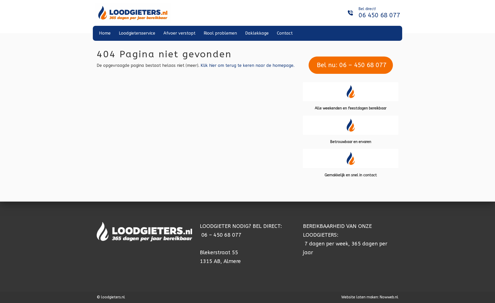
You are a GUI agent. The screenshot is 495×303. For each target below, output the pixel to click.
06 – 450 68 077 (221, 235)
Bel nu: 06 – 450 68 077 (350, 65)
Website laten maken (359, 297)
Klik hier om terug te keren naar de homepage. (247, 65)
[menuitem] (105, 33)
